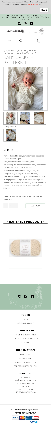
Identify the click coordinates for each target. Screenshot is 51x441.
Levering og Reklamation (25, 338)
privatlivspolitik (33, 5)
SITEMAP (25, 342)
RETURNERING (25, 358)
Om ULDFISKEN (25, 354)
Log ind (25, 319)
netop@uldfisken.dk (25, 392)
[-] (25, 118)
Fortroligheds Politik (25, 366)
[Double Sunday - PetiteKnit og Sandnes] (25, 248)
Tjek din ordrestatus (25, 334)
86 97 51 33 (27, 386)
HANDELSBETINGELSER (25, 362)
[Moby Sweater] (10, 118)
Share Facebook (6, 212)
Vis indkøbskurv (25, 323)
